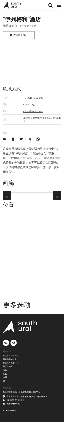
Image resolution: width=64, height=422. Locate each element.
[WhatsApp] (38, 139)
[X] (21, 139)
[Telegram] (29, 139)
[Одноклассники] (13, 139)
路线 (5, 374)
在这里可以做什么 (10, 363)
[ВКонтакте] (4, 139)
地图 (5, 377)
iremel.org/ (29, 104)
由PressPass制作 (9, 410)
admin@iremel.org (33, 111)
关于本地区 (8, 366)
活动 (5, 370)
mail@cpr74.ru (13, 404)
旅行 (5, 381)
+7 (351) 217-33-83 (15, 400)
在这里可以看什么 (10, 355)
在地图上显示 (20, 35)
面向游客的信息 (10, 359)
